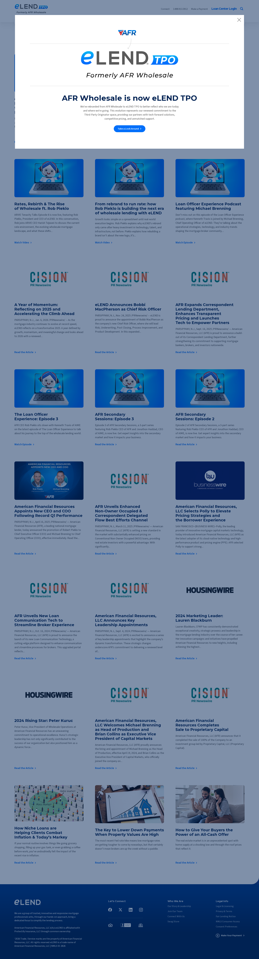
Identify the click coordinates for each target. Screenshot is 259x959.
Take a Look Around (128, 128)
